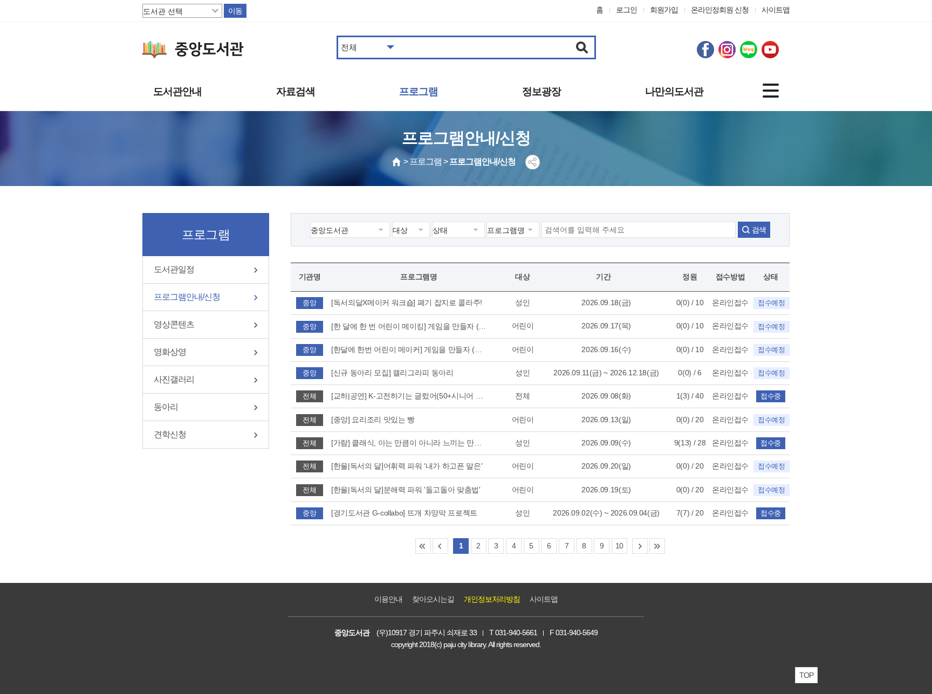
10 (619, 545)
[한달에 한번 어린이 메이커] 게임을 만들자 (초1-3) (409, 349)
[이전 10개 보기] (440, 546)
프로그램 (418, 91)
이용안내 (388, 599)
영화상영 (170, 351)
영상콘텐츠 (174, 324)
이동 (235, 10)
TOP (806, 675)
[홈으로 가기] (397, 161)
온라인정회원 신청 (720, 9)
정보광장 (541, 91)
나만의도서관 (674, 91)
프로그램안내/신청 (187, 296)
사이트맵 (776, 9)
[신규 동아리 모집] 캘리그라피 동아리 (392, 372)
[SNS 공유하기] (532, 162)
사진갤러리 (174, 379)
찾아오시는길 (433, 599)
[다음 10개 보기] (640, 546)
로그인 (626, 9)
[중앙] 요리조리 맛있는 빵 (373, 419)
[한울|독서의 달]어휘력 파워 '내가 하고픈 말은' (406, 466)
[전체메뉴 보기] (771, 91)
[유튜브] (770, 49)
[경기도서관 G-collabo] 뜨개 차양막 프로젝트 (404, 513)
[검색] (582, 47)
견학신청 (170, 434)
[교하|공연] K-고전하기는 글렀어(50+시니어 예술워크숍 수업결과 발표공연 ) (409, 395)
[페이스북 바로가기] (705, 49)
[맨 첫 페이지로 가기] (423, 546)
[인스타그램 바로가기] (727, 49)
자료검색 (295, 91)
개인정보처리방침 (492, 599)
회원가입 (664, 9)
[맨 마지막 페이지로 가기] (657, 546)
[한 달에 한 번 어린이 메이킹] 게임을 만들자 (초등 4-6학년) (409, 326)
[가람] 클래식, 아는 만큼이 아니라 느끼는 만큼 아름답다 (409, 442)
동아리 (166, 406)
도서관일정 (174, 269)
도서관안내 (177, 91)
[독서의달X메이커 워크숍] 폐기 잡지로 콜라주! (406, 302)
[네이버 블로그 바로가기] (748, 49)
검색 (759, 229)
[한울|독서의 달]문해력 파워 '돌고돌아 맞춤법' (406, 489)
